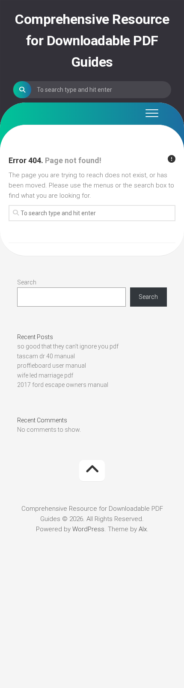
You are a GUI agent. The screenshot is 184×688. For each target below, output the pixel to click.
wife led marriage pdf (45, 375)
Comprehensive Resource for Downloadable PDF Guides (92, 40)
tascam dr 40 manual (46, 356)
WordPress (88, 529)
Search (26, 282)
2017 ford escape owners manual (62, 384)
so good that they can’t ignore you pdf (68, 346)
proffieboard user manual (51, 365)
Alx (143, 529)
